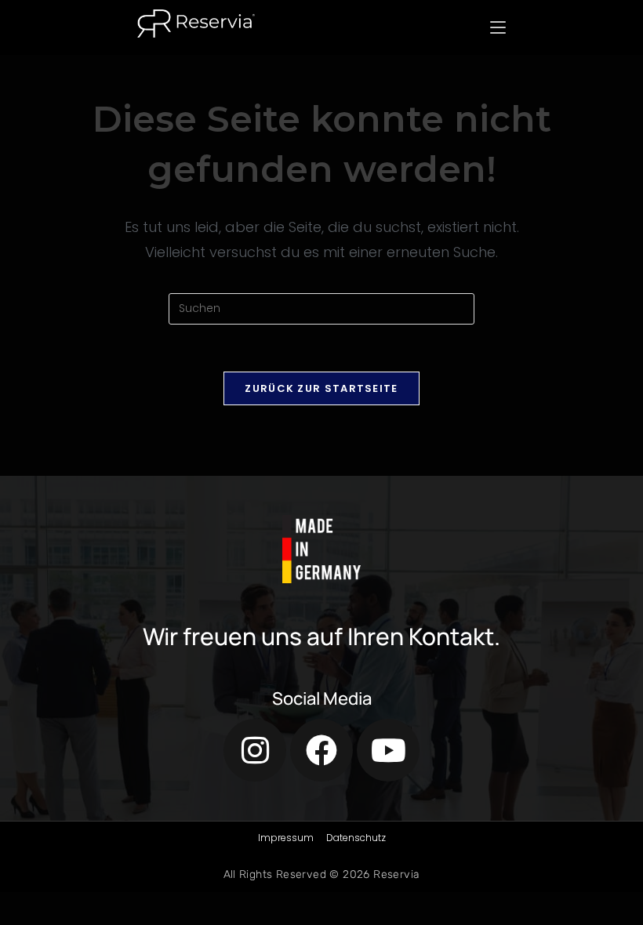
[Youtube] (388, 750)
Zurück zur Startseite (321, 388)
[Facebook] (321, 750)
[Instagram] (254, 750)
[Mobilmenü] (498, 27)
